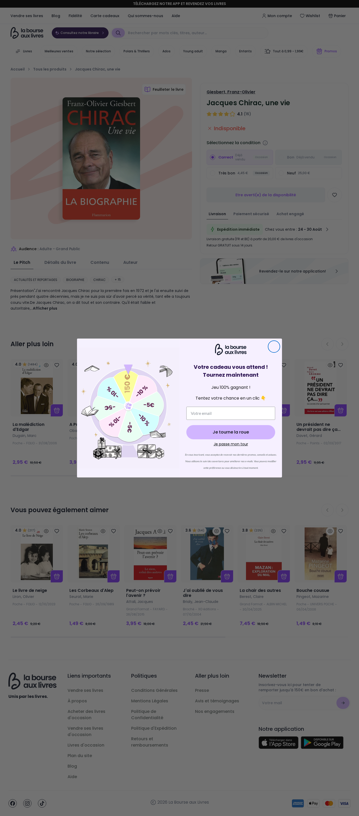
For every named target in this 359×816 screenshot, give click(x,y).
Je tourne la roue (231, 432)
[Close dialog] (274, 346)
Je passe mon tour (231, 444)
